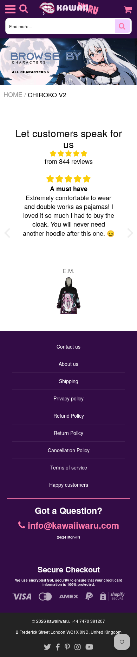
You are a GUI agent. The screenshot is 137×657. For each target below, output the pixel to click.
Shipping (68, 381)
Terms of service (68, 467)
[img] (68, 153)
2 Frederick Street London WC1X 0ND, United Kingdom (69, 632)
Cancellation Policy (69, 450)
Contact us (68, 346)
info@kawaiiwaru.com (73, 525)
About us (68, 363)
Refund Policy (68, 415)
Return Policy (68, 432)
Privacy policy (68, 398)
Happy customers (68, 484)
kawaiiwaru (58, 621)
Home (13, 94)
